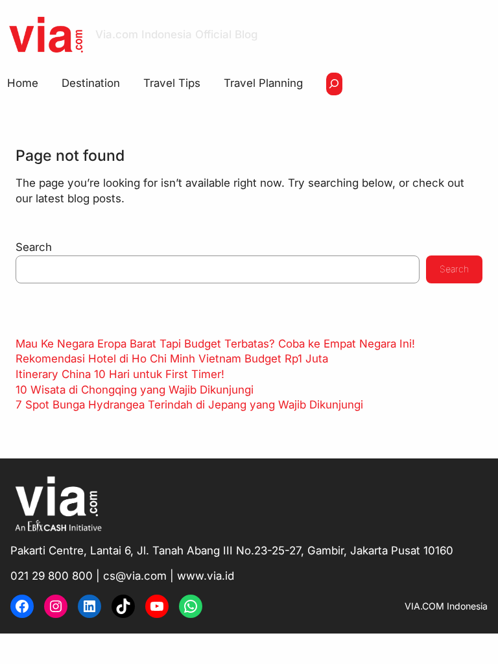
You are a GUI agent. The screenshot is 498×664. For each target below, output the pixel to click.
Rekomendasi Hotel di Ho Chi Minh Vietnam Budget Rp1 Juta (172, 358)
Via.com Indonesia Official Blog (176, 34)
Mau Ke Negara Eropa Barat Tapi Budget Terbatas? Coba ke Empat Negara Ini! (215, 343)
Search (34, 247)
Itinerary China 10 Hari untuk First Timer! (120, 374)
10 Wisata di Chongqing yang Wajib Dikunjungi (135, 389)
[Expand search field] (334, 84)
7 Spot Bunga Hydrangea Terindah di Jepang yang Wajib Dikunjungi (189, 404)
